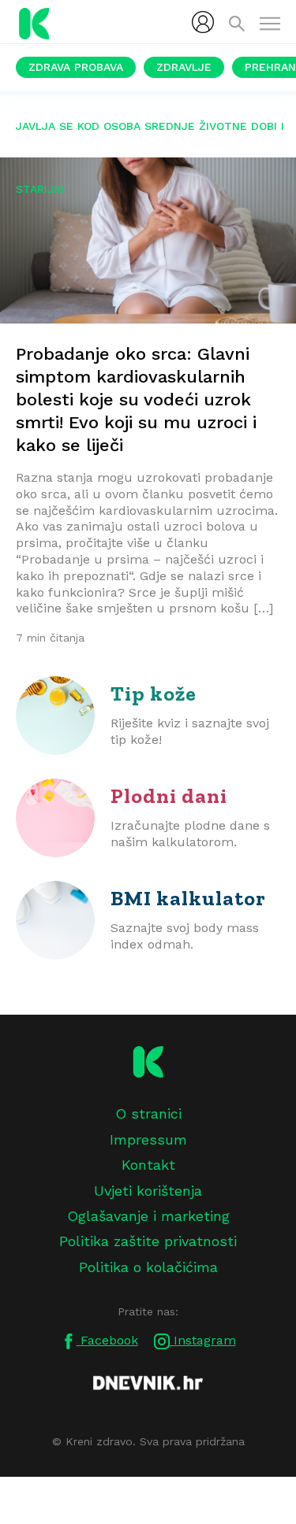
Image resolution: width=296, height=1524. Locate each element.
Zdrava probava (75, 67)
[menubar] (202, 22)
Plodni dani (169, 795)
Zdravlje (184, 67)
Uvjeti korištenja (148, 1190)
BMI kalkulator (188, 898)
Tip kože (154, 693)
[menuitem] (202, 22)
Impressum (148, 1139)
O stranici (148, 1113)
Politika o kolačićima (148, 1267)
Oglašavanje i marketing (148, 1216)
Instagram (203, 1340)
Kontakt (148, 1164)
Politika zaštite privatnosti (148, 1241)
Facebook (107, 1340)
